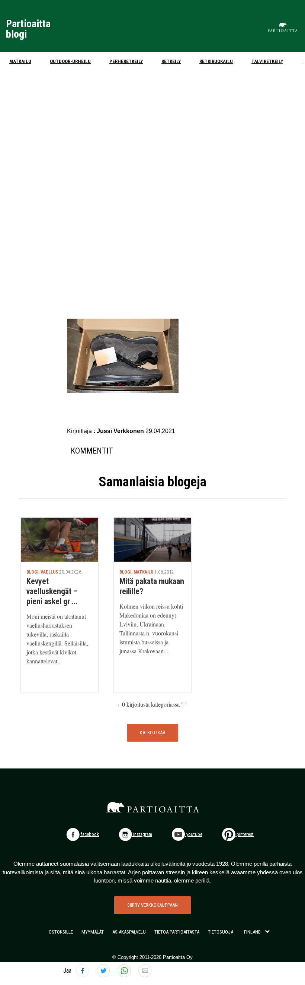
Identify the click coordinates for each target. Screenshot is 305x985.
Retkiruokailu (216, 61)
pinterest (244, 834)
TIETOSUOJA (220, 932)
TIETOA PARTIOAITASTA (176, 932)
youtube (193, 834)
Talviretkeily (267, 61)
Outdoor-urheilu (70, 61)
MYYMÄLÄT (92, 932)
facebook (89, 834)
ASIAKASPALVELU (129, 932)
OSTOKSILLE (61, 932)
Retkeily (171, 61)
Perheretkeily (126, 61)
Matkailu (20, 61)
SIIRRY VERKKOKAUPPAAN (152, 905)
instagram (142, 834)
